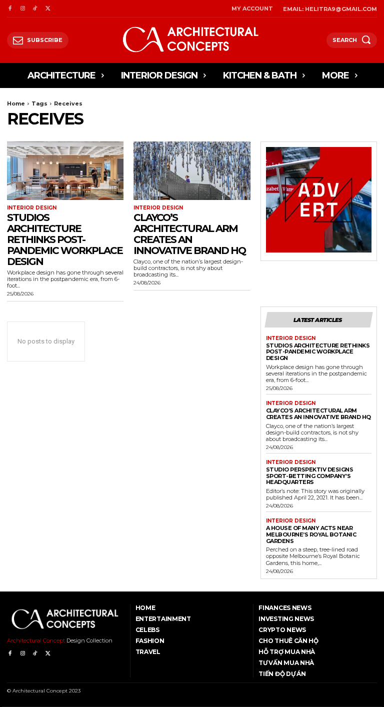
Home (16, 103)
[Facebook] (10, 8)
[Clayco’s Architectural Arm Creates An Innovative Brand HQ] (192, 171)
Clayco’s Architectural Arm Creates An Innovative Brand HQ (190, 234)
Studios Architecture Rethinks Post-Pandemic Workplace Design (64, 240)
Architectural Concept (36, 640)
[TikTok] (35, 8)
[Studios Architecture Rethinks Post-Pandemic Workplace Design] (65, 171)
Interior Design (31, 208)
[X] (48, 8)
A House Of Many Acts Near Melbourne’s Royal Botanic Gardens (311, 534)
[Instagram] (22, 8)
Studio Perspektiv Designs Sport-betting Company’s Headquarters (310, 476)
